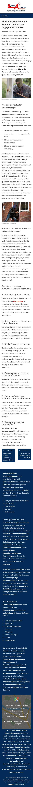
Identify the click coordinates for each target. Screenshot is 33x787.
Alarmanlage (18, 301)
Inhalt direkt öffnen (23, 726)
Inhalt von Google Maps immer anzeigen (18, 722)
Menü (5, 16)
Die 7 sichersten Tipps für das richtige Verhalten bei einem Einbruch (8, 455)
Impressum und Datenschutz (21, 782)
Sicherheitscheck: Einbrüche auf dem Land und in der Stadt (24, 454)
